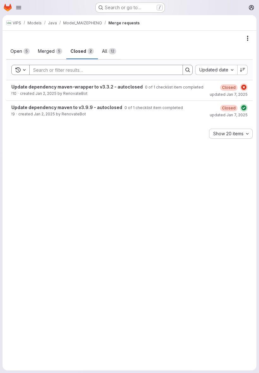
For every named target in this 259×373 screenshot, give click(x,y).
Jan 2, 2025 (46, 93)
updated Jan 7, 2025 (229, 94)
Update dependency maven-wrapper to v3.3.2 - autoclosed (77, 86)
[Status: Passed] (244, 108)
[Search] (188, 70)
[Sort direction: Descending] (243, 70)
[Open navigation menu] (19, 8)
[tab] (20, 51)
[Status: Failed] (244, 87)
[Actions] (248, 38)
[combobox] (216, 70)
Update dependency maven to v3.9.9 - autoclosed (67, 107)
